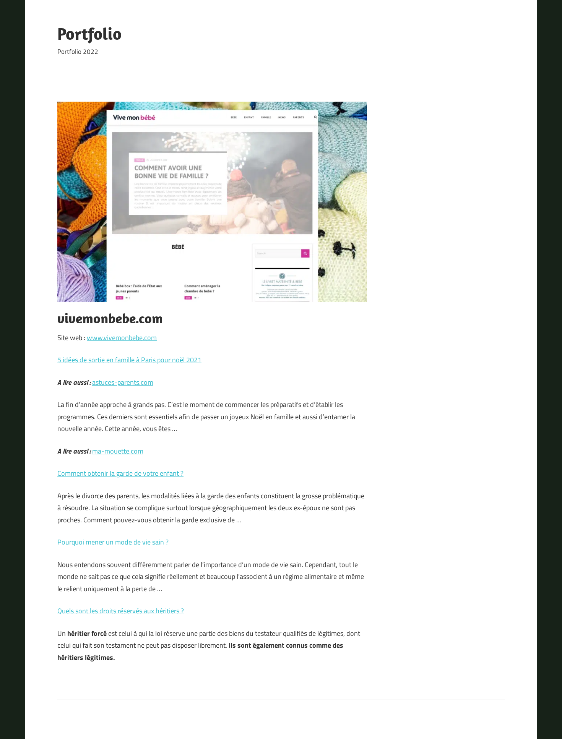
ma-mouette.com (117, 451)
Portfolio (89, 33)
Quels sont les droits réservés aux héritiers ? (120, 611)
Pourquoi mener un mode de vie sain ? (113, 542)
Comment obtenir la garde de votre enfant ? (120, 473)
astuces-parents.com (122, 382)
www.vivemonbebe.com (122, 337)
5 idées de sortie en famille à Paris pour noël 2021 (129, 360)
